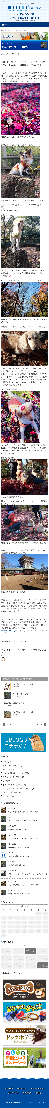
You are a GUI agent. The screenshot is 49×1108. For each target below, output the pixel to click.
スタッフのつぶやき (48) (13, 777)
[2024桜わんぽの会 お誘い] (3, 864)
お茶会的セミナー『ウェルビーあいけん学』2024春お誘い (27, 875)
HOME (6, 30)
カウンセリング (22, 1088)
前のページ (9, 724)
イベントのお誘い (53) (12, 765)
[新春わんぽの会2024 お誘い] (3, 892)
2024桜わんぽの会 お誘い (18, 865)
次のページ (40, 724)
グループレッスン (13, 1093)
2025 (24, 946)
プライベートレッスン (37, 1088)
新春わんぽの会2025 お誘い (19, 847)
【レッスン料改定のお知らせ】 (19, 856)
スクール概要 (9, 1088)
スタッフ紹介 (27, 1093)
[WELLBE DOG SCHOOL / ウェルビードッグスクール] (25, 9)
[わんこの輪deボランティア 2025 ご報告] (3, 810)
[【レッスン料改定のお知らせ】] (3, 855)
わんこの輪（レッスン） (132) (16, 773)
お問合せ (38, 1093)
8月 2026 (24, 906)
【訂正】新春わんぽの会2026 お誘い (22, 821)
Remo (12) (7, 762)
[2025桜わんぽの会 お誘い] (3, 828)
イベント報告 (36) (10, 769)
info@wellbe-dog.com (10, 631)
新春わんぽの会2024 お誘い (19, 894)
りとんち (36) (8, 796)
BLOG (11, 30)
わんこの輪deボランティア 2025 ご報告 (23, 812)
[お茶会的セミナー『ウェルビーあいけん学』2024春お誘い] (3, 873)
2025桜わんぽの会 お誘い (18, 829)
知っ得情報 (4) (9, 781)
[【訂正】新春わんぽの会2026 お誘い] (3, 819)
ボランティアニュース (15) (14, 785)
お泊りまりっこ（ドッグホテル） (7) (19, 788)
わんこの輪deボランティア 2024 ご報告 (23, 838)
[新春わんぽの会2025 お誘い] (3, 846)
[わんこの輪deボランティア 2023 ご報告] (3, 883)
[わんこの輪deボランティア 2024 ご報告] (3, 837)
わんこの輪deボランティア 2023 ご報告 (23, 885)
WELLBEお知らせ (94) (12, 792)
